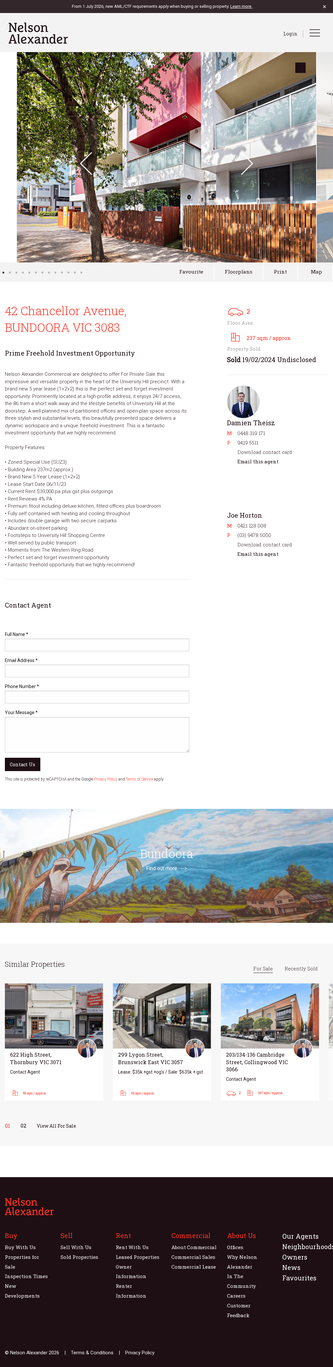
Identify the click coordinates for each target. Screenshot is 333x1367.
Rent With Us (132, 1247)
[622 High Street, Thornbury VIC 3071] (54, 1042)
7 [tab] (42, 272)
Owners (294, 1257)
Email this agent (257, 461)
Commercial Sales (193, 1257)
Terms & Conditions (92, 1353)
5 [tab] (29, 272)
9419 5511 (247, 442)
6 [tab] (36, 272)
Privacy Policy (105, 779)
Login (290, 33)
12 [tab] (75, 272)
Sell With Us (75, 1247)
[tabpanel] (166, 157)
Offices (235, 1247)
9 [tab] (55, 272)
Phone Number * (22, 686)
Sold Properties (79, 1257)
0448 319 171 (251, 433)
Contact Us (22, 764)
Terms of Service (139, 779)
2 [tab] (10, 272)
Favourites (299, 1278)
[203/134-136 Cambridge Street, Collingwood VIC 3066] (270, 1042)
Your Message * (21, 712)
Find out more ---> (166, 868)
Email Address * (21, 660)
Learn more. (241, 6)
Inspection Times (26, 1276)
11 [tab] (68, 272)
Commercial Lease (193, 1266)
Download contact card (264, 452)
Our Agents (300, 1236)
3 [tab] (16, 272)
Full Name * (16, 634)
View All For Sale (56, 1126)
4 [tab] (23, 272)
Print (280, 271)
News (291, 1267)
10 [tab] (62, 272)
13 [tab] (81, 272)
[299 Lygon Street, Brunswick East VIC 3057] (162, 1042)
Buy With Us (20, 1247)
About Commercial (194, 1247)
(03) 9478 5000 (254, 535)
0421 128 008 (251, 525)
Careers (236, 1295)
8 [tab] (49, 272)
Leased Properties (137, 1257)
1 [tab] (3, 272)
